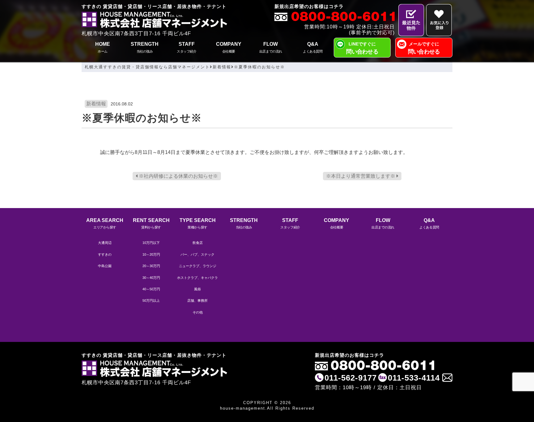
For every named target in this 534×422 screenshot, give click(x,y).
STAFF (186, 47)
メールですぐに (424, 48)
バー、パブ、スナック (197, 254)
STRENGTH (145, 47)
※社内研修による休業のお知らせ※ (178, 176)
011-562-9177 (350, 377)
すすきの (105, 254)
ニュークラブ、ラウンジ (197, 266)
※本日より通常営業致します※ (361, 176)
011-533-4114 (414, 377)
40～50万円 (151, 289)
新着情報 (96, 103)
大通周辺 (105, 243)
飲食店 (198, 243)
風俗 (197, 289)
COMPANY (228, 47)
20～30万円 (151, 266)
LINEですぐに (362, 48)
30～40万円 (151, 277)
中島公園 (105, 266)
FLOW (270, 47)
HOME (102, 47)
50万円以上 (151, 300)
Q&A (312, 47)
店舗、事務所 (197, 300)
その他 (198, 312)
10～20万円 (151, 254)
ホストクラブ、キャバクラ (197, 277)
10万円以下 (151, 243)
